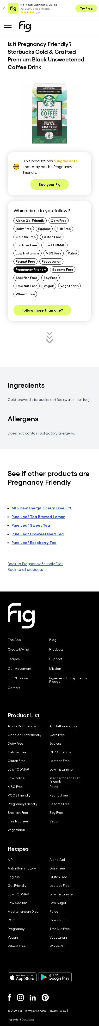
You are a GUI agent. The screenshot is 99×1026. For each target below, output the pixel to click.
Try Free (86, 8)
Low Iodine (16, 778)
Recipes (14, 659)
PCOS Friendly (19, 795)
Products (56, 649)
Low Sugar (58, 903)
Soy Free (50, 277)
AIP (10, 859)
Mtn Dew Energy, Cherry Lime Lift (42, 508)
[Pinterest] (45, 997)
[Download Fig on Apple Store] (22, 977)
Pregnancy (16, 928)
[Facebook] (9, 997)
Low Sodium (17, 903)
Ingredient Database (21, 1019)
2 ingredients (65, 160)
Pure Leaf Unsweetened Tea (38, 533)
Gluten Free (51, 237)
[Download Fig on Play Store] (55, 977)
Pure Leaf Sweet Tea (31, 525)
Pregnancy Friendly (31, 269)
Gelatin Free (26, 237)
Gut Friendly (17, 885)
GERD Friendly (60, 752)
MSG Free (54, 253)
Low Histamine (27, 253)
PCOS (13, 920)
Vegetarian (69, 286)
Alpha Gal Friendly (30, 220)
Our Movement (19, 668)
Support (55, 659)
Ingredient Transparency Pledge (68, 679)
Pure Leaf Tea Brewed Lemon (38, 516)
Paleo (72, 253)
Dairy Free (24, 228)
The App (14, 639)
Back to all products (25, 569)
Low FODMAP (54, 245)
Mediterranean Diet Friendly (65, 779)
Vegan (49, 286)
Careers (14, 687)
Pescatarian (51, 261)
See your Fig (49, 184)
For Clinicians (18, 678)
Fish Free (64, 228)
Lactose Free (26, 245)
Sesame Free (62, 269)
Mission (55, 668)
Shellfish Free (26, 277)
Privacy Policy (57, 1010)
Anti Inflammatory (64, 726)
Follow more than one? (42, 310)
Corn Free (59, 220)
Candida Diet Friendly (24, 734)
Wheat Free (25, 294)
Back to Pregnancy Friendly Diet (35, 563)
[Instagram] (20, 997)
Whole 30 (57, 946)
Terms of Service (35, 1010)
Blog (52, 639)
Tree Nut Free (26, 286)
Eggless (44, 228)
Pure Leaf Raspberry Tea (34, 542)
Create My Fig (18, 649)
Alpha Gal (57, 859)
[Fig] (25, 26)
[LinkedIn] (33, 998)
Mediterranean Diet (23, 911)
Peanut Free (25, 261)
